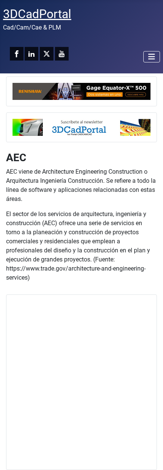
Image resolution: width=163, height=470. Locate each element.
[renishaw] (81, 90)
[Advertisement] (81, 382)
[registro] (81, 126)
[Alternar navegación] (151, 56)
